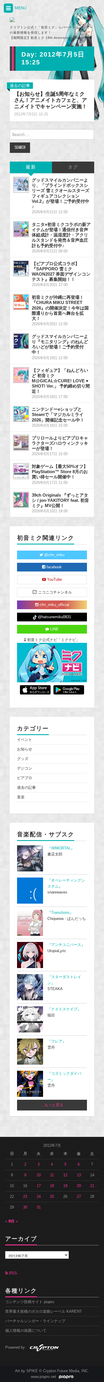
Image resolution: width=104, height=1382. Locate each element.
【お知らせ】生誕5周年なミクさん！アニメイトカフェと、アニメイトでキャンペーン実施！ (50, 100)
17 (39, 1186)
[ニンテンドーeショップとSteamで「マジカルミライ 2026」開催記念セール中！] (21, 414)
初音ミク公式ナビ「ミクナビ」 (53, 640)
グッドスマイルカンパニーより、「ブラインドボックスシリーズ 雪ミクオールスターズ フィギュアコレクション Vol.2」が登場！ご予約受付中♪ (60, 193)
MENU (20, 8)
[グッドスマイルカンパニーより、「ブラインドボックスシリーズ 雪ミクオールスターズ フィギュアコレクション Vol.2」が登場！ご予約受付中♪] (21, 185)
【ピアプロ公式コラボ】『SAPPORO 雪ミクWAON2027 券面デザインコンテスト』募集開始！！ (61, 271)
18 (52, 1186)
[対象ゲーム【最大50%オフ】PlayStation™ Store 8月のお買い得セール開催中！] (21, 471)
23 (25, 1197)
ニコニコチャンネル (54, 592)
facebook (53, 567)
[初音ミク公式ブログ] (35, 19)
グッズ (22, 759)
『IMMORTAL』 (61, 848)
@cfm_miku (53, 555)
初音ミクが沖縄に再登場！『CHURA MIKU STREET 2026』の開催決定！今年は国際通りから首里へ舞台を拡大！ (60, 308)
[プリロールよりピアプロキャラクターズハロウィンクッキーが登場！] (21, 442)
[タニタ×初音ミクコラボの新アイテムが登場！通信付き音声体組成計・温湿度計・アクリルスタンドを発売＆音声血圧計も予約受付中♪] (21, 229)
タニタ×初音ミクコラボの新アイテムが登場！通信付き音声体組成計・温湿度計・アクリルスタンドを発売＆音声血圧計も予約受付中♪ (61, 235)
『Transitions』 (60, 913)
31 (39, 1207)
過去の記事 (20, 85)
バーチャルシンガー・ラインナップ (35, 1321)
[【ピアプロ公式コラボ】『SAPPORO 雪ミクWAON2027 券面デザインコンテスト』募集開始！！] (21, 268)
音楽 (21, 797)
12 (65, 1175)
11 (52, 1175)
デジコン (24, 768)
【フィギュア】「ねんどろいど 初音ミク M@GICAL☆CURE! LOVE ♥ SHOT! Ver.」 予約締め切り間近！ (61, 381)
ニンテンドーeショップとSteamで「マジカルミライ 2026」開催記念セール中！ (58, 414)
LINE (54, 629)
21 (92, 1186)
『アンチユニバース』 (66, 945)
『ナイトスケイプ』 (64, 1009)
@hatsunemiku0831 (54, 617)
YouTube (54, 580)
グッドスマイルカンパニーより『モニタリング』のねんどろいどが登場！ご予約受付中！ (60, 344)
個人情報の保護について (26, 1331)
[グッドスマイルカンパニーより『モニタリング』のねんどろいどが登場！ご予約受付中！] (21, 341)
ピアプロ (24, 778)
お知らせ (24, 749)
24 (39, 1197)
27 (79, 1197)
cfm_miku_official (53, 605)
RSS (12, 1273)
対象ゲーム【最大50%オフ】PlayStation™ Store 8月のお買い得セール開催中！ (60, 471)
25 (52, 1197)
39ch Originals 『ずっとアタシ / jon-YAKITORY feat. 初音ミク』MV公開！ (60, 500)
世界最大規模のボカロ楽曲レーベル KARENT (43, 1311)
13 (79, 1175)
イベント (24, 740)
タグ (73, 167)
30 (25, 1207)
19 (65, 1186)
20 (79, 1186)
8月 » (13, 1221)
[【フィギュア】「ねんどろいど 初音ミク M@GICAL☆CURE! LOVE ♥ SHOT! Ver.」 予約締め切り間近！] (21, 375)
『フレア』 (56, 1041)
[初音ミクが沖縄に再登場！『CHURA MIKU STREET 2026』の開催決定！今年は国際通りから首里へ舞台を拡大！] (21, 302)
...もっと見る (52, 1105)
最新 (31, 167)
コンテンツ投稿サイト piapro (29, 1302)
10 (39, 1175)
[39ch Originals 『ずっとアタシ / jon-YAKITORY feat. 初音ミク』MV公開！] (21, 500)
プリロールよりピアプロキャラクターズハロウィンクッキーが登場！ (60, 443)
